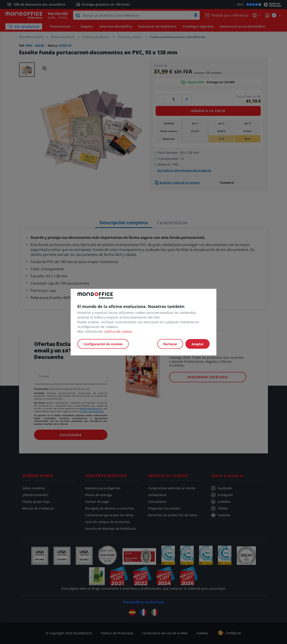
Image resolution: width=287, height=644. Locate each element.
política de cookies (118, 331)
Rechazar (170, 344)
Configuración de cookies (103, 344)
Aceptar (197, 344)
